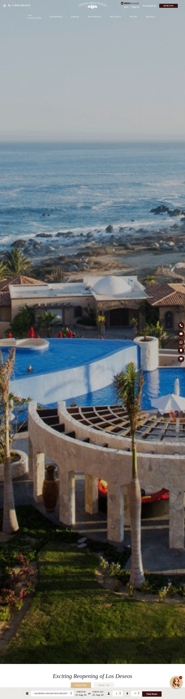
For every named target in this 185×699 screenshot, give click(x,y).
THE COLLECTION (34, 16)
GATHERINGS (95, 16)
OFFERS (133, 16)
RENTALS (150, 16)
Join (126, 7)
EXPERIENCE (56, 16)
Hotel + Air (104, 685)
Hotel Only (80, 685)
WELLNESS (115, 16)
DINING (75, 16)
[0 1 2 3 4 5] (136, 693)
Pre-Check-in (149, 5)
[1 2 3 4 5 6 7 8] (117, 693)
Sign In (135, 7)
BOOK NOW (168, 6)
